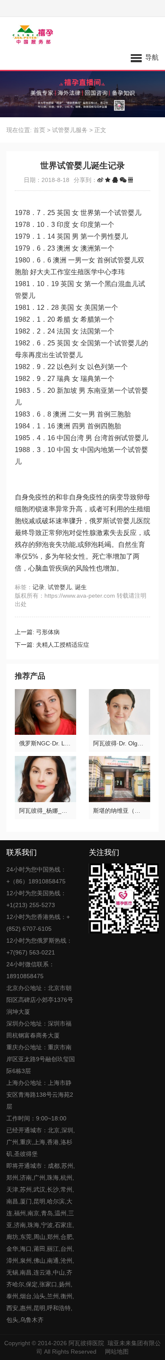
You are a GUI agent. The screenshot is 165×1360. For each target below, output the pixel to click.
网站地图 (117, 1351)
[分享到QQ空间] (107, 180)
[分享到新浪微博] (100, 180)
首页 (39, 130)
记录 (38, 587)
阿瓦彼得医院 (86, 1343)
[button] (145, 57)
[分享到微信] (123, 180)
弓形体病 (48, 632)
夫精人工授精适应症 (62, 644)
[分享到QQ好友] (115, 180)
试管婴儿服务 (70, 130)
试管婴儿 (60, 587)
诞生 (81, 587)
